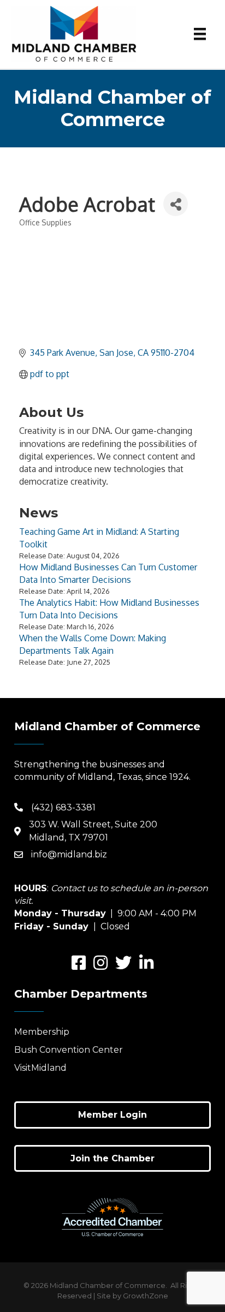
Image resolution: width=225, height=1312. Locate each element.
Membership (41, 1032)
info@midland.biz (69, 854)
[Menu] (200, 34)
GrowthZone (145, 1295)
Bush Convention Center (68, 1050)
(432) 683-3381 (63, 807)
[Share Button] (175, 204)
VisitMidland (40, 1068)
